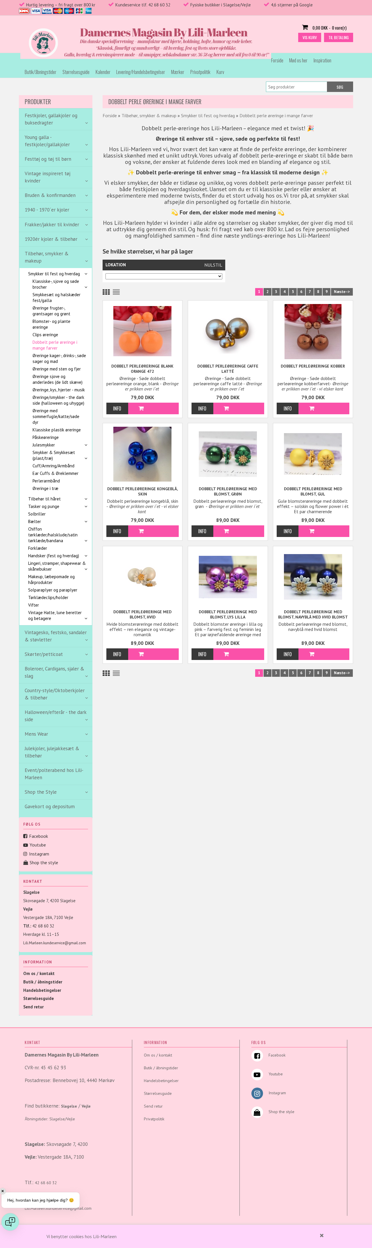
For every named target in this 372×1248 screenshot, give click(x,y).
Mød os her (298, 60)
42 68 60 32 (43, 926)
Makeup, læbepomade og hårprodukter (51, 579)
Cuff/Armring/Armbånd (53, 466)
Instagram (39, 854)
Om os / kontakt (39, 973)
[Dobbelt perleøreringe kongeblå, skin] (142, 454)
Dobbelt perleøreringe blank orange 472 (142, 368)
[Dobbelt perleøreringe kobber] (313, 331)
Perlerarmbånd (46, 481)
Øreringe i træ (45, 488)
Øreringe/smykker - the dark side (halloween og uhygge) (58, 400)
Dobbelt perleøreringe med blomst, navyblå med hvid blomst (313, 614)
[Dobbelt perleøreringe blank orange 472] (142, 331)
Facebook (38, 836)
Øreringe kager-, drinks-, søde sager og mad (59, 358)
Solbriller (37, 514)
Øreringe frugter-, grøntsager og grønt (51, 310)
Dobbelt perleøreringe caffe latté (227, 368)
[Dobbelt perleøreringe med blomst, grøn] (228, 453)
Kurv (220, 71)
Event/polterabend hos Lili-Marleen (54, 774)
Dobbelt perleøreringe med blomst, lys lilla (228, 614)
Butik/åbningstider (40, 71)
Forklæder (37, 548)
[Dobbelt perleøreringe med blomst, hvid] (142, 577)
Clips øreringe (45, 334)
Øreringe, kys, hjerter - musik (59, 390)
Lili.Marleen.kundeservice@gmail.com (54, 942)
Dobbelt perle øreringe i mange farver (55, 345)
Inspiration (322, 60)
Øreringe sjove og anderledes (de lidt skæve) (58, 379)
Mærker (177, 71)
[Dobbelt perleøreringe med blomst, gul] (313, 453)
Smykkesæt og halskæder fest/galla (57, 297)
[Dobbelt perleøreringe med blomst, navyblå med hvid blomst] (313, 576)
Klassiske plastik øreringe (57, 430)
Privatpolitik (200, 71)
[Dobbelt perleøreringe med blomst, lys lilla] (228, 576)
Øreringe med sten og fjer (57, 369)
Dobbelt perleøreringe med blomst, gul (313, 491)
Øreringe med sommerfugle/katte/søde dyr (56, 416)
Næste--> (342, 291)
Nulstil (213, 265)
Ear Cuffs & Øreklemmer (55, 473)
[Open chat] (10, 1222)
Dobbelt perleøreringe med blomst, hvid (142, 614)
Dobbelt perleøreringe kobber (313, 366)
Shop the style (44, 862)
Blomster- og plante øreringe (51, 324)
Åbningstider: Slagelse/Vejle (50, 1119)
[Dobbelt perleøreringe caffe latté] (228, 331)
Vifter (33, 605)
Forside (277, 60)
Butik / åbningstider (42, 982)
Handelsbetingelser (42, 990)
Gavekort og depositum (50, 806)
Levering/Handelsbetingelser (140, 71)
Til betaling (338, 37)
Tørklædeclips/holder (48, 597)
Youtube (38, 845)
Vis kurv (310, 37)
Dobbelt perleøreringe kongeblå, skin (142, 491)
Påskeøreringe (46, 437)
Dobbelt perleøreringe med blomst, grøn (228, 491)
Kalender (103, 71)
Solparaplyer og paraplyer (52, 590)
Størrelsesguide (76, 71)
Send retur (33, 1007)
